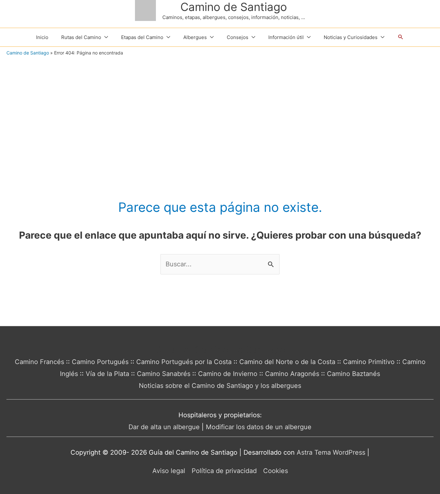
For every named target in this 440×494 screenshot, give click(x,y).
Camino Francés (39, 362)
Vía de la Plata (107, 374)
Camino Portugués (100, 362)
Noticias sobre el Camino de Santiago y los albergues (220, 386)
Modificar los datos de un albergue (258, 427)
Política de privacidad (224, 471)
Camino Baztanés (353, 374)
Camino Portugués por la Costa (184, 362)
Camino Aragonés (292, 374)
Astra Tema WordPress (331, 452)
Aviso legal (168, 471)
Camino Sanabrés (163, 374)
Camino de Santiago (233, 7)
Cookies (275, 471)
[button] (400, 37)
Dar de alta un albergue (164, 427)
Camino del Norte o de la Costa (287, 362)
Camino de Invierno (227, 374)
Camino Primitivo (369, 362)
